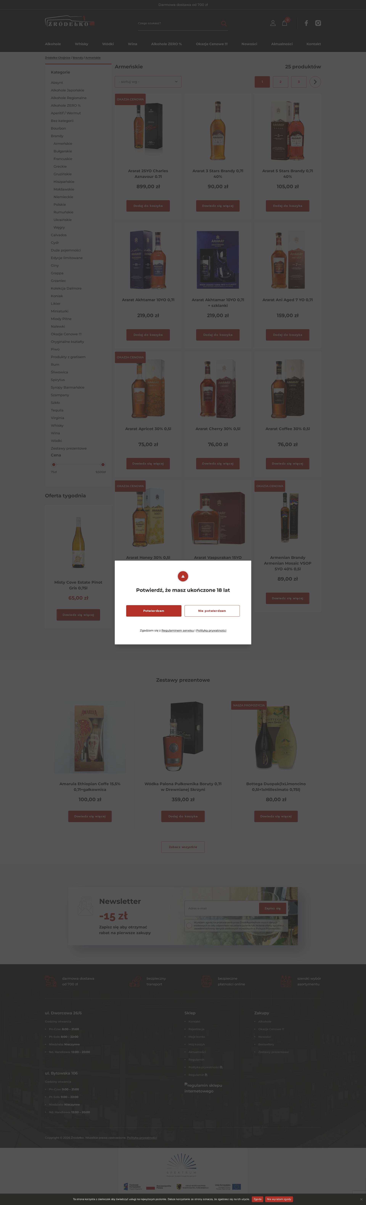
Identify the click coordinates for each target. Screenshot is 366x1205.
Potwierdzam (153, 611)
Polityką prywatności (211, 630)
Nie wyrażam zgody (279, 1199)
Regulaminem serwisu (177, 630)
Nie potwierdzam (212, 611)
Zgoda (257, 1199)
